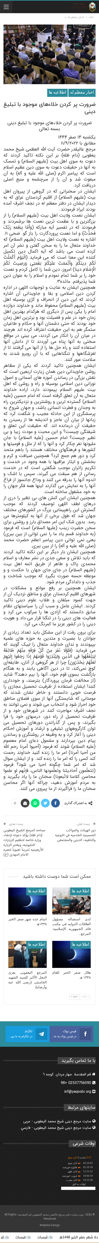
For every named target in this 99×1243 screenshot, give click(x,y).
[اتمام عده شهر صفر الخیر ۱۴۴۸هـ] (27, 901)
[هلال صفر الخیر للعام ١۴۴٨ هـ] (71, 954)
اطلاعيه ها (57, 92)
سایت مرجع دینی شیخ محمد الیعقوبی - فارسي (56, 1128)
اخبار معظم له (82, 92)
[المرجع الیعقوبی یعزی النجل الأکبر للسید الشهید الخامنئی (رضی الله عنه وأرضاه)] (27, 954)
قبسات (60, 1237)
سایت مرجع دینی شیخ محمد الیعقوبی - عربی (57, 1121)
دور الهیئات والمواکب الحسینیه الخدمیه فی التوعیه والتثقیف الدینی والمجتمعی (75, 835)
